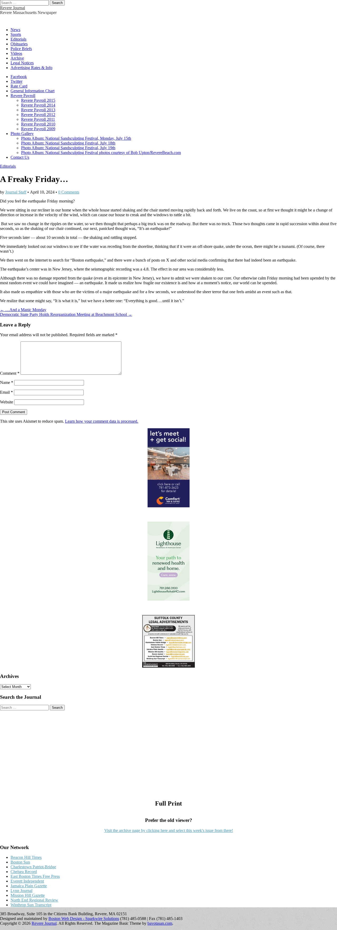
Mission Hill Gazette (28, 895)
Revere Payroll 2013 (38, 110)
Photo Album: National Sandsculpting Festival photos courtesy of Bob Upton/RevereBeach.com (101, 152)
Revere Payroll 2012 (38, 114)
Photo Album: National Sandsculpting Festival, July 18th (68, 143)
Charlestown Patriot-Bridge (33, 867)
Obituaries (19, 44)
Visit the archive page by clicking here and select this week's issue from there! (168, 830)
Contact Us (20, 157)
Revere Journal (12, 8)
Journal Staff (15, 192)
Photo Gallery (22, 133)
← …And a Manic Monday (23, 309)
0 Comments (68, 192)
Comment (9, 373)
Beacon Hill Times (26, 857)
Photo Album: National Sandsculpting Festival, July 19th (68, 148)
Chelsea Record (24, 871)
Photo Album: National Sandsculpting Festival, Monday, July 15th (76, 138)
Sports (16, 34)
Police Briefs (21, 48)
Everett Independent (27, 881)
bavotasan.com (159, 923)
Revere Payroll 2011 (38, 119)
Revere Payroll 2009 (38, 129)
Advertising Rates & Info (31, 67)
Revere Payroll (23, 95)
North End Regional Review (34, 900)
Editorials (18, 39)
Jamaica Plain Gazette (29, 886)
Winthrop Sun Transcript (31, 905)
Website (6, 402)
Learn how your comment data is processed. (101, 421)
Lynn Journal (21, 890)
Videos (16, 53)
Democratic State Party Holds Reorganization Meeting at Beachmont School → (66, 314)
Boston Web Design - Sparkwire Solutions (83, 918)
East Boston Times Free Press (35, 876)
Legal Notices (22, 63)
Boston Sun (20, 862)
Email (6, 392)
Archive (17, 58)
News (15, 29)
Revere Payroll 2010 (38, 124)
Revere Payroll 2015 (38, 100)
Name (6, 382)
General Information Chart (32, 91)
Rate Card (19, 86)
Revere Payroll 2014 (38, 105)
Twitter (16, 81)
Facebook (19, 76)
